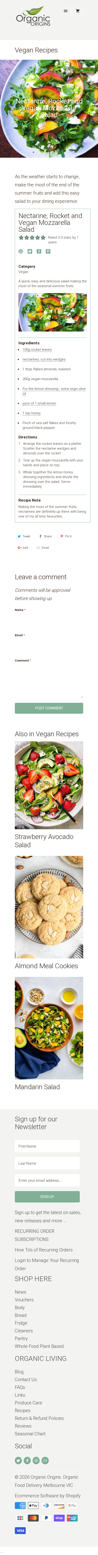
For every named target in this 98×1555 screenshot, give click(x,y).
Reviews (23, 1426)
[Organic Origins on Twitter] (18, 1460)
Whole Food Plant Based (39, 1346)
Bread (21, 1315)
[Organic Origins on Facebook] (27, 1460)
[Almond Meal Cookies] (49, 907)
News (20, 1292)
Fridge (21, 1323)
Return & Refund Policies (39, 1418)
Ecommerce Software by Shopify (48, 1495)
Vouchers (24, 1300)
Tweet (26, 536)
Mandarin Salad (37, 1087)
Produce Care (28, 1403)
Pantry (21, 1338)
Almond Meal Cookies (46, 966)
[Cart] (77, 11)
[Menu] (65, 11)
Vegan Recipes (36, 50)
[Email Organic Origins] (45, 1460)
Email (45, 547)
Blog (19, 1372)
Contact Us (26, 1379)
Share (48, 536)
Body (20, 1307)
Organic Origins (46, 1477)
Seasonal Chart (30, 1434)
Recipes (23, 1410)
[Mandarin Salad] (49, 1028)
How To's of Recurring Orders (44, 1250)
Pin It (68, 536)
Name (20, 610)
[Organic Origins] (33, 21)
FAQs (20, 1387)
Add (25, 547)
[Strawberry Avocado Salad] (49, 785)
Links (20, 1395)
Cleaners (24, 1331)
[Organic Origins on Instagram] (36, 1460)
